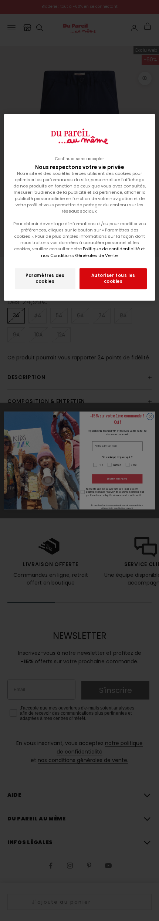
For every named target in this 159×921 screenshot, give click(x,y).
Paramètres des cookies (45, 278)
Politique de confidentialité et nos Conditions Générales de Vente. (93, 252)
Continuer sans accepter (79, 159)
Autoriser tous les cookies (113, 278)
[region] (79, 207)
